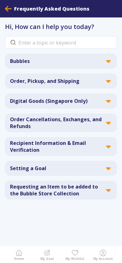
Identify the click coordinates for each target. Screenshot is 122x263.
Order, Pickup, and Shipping (44, 81)
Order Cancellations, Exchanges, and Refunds (56, 123)
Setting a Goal (28, 168)
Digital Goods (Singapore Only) (49, 101)
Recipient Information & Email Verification (48, 146)
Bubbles (20, 61)
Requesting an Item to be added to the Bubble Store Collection (54, 190)
